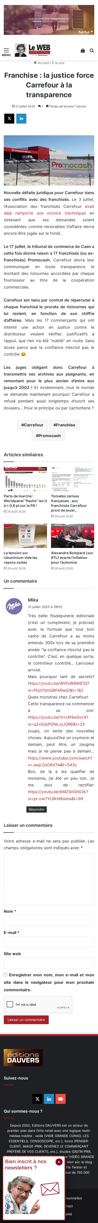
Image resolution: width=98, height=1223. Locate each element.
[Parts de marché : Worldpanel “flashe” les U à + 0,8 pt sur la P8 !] (25, 479)
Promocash (49, 435)
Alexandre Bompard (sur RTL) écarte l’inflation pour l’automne (72, 557)
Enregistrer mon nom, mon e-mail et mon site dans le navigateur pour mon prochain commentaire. (49, 982)
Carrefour (33, 424)
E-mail (12, 932)
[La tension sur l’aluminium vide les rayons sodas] (25, 536)
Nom (10, 911)
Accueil (43, 63)
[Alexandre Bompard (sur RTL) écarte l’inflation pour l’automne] (72, 536)
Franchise (65, 424)
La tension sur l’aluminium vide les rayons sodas (20, 557)
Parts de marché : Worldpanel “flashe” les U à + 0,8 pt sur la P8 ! (25, 501)
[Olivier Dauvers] (33, 50)
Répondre (36, 809)
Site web (12, 953)
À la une (58, 63)
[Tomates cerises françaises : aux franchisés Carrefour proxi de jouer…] (72, 479)
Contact (67, 1206)
